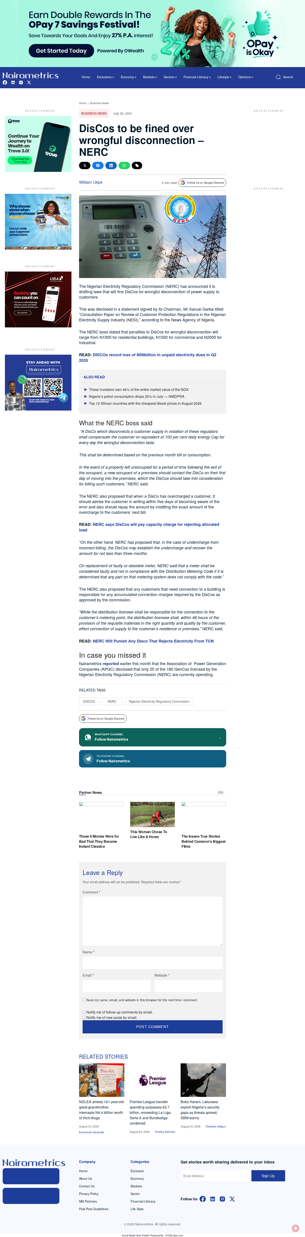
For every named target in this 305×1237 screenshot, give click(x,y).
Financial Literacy (143, 1201)
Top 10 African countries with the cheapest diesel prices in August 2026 (145, 403)
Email (88, 975)
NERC (112, 701)
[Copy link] (137, 165)
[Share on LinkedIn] (111, 165)
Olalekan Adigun (216, 1126)
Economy (137, 1178)
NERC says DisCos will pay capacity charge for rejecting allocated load (149, 527)
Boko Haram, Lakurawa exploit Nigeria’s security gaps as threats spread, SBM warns (200, 1109)
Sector (135, 1193)
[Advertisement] (267, 144)
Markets (136, 1186)
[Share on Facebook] (98, 165)
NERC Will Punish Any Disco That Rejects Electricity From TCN (153, 641)
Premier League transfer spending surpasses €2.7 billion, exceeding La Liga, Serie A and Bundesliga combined (150, 1112)
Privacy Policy (88, 1193)
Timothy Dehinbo (165, 1132)
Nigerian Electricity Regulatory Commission (159, 701)
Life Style (137, 1209)
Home (86, 77)
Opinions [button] (244, 77)
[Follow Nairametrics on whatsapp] (38, 383)
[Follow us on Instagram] (21, 81)
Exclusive (137, 1171)
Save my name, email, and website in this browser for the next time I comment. (142, 1000)
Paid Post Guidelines (93, 1209)
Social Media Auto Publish (136, 1235)
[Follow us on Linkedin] (13, 81)
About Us (85, 1178)
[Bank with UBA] (38, 299)
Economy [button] (127, 77)
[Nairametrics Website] (30, 74)
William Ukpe (90, 182)
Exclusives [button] (104, 77)
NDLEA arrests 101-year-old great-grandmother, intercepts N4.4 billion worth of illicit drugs (101, 1109)
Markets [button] (149, 77)
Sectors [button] (169, 77)
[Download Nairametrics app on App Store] (31, 1196)
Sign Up (268, 1175)
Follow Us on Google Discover (205, 182)
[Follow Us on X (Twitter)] (232, 1198)
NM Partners (88, 1201)
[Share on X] (84, 165)
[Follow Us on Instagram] (222, 1198)
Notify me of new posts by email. (111, 1017)
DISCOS (89, 701)
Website (161, 975)
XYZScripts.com (174, 1235)
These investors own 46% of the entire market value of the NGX (139, 389)
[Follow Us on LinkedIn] (212, 1198)
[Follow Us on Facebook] (203, 1198)
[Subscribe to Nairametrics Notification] (295, 1228)
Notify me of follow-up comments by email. (119, 1012)
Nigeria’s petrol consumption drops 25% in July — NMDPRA (136, 396)
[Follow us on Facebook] (5, 81)
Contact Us (87, 1186)
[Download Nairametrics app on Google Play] (31, 1176)
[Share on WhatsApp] (124, 165)
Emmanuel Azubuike (91, 1132)
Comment (91, 892)
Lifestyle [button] (223, 77)
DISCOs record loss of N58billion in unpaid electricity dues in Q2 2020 (147, 357)
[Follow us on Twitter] (29, 81)
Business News (99, 103)
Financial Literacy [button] (196, 77)
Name (88, 952)
